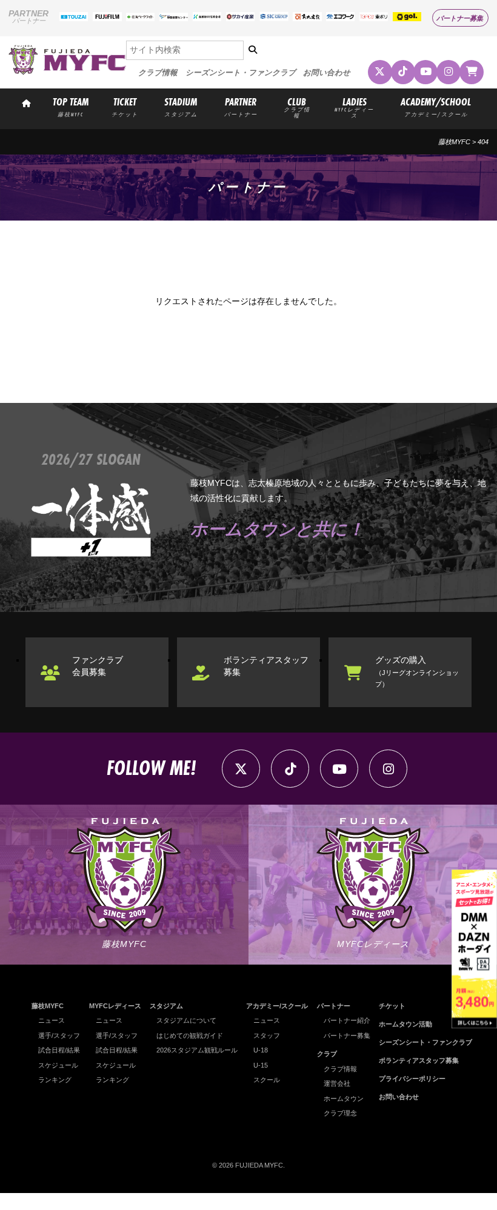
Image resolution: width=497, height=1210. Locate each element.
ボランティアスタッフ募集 (266, 666)
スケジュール (58, 1065)
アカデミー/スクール (277, 1005)
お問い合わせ (326, 72)
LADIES (354, 107)
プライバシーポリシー (412, 1078)
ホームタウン (344, 1098)
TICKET (125, 106)
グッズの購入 (417, 671)
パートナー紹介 (347, 1020)
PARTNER (241, 106)
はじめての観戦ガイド (189, 1035)
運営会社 (337, 1083)
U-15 (260, 1065)
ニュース (51, 1020)
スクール (266, 1079)
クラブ (327, 1053)
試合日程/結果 (59, 1050)
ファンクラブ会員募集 (97, 666)
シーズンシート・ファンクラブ (240, 72)
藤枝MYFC (454, 141)
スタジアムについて (186, 1020)
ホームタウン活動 (405, 1024)
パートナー (333, 1005)
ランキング (55, 1079)
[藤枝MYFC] (67, 72)
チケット (392, 1005)
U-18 (260, 1050)
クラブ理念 (340, 1113)
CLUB (297, 107)
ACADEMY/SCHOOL (436, 106)
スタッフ (266, 1035)
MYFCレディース (115, 1005)
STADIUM (181, 106)
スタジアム (166, 1005)
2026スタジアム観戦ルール (197, 1050)
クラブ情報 (158, 72)
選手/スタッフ (59, 1035)
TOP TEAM (70, 106)
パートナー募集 (459, 18)
